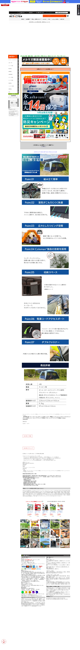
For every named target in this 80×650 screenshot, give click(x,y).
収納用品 (10, 83)
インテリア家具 (11, 86)
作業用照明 (10, 74)
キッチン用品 (11, 80)
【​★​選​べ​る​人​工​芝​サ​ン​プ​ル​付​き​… (45, 512)
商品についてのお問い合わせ (29, 453)
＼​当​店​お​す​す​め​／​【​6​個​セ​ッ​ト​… (60, 512)
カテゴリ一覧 (42, 151)
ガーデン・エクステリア (13, 59)
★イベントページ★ (53, 151)
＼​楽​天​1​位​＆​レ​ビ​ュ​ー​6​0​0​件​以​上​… (53, 512)
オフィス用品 (11, 77)
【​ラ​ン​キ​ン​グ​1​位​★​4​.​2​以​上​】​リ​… (30, 512)
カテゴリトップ (37, 151)
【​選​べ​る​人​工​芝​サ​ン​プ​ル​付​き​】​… (37, 512)
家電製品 (10, 71)
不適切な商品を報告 (40, 453)
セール (47, 151)
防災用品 (10, 68)
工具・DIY (10, 62)
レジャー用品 (11, 65)
